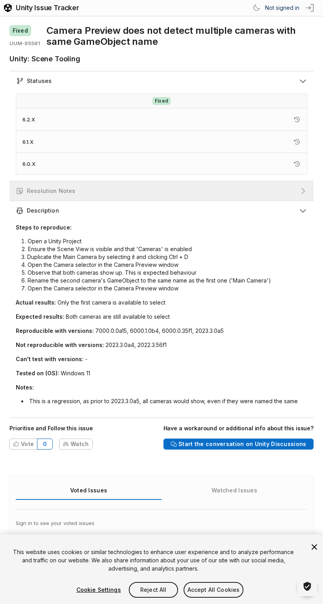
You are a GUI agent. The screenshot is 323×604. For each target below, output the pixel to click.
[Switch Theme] (256, 7)
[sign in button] (310, 8)
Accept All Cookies (213, 589)
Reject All (153, 589)
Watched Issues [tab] (234, 490)
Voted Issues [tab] (88, 490)
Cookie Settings (98, 589)
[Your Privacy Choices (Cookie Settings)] (307, 586)
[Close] (314, 547)
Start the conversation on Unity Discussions (242, 444)
